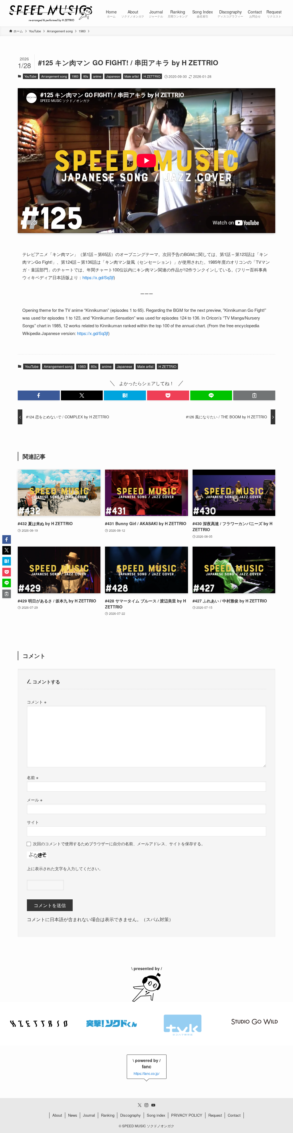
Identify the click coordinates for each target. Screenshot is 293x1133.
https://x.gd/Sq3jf (98, 277)
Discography (130, 1115)
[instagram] (146, 1105)
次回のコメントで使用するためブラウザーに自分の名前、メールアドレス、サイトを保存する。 (119, 843)
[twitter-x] (139, 1105)
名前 (32, 777)
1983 (75, 76)
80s (85, 76)
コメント (36, 702)
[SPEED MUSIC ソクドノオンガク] (50, 13)
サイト (33, 822)
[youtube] (153, 1105)
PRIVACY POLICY (186, 1115)
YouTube (30, 76)
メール (34, 800)
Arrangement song (54, 76)
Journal (89, 1115)
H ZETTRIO (152, 76)
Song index (156, 1115)
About (57, 1115)
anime (97, 76)
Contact (234, 1115)
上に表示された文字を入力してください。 (65, 868)
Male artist (131, 76)
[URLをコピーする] (254, 395)
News (72, 1115)
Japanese (113, 76)
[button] (39, 395)
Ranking (107, 1115)
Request (215, 1115)
